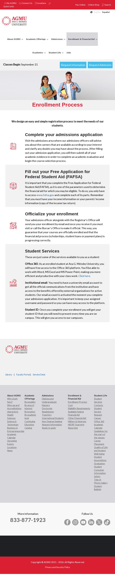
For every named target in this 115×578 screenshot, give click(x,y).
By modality (30, 402)
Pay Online (80, 4)
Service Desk (39, 374)
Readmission (48, 411)
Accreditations (14, 408)
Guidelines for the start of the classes (101, 434)
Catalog (28, 428)
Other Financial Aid (77, 418)
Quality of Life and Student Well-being (101, 450)
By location (30, 411)
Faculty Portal (23, 374)
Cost (70, 405)
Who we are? (13, 405)
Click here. (84, 276)
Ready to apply (49, 428)
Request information (73, 65)
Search (107, 4)
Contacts (98, 405)
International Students (53, 418)
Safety (97, 476)
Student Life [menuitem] (54, 55)
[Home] (14, 20)
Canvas (97, 418)
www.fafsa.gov (45, 195)
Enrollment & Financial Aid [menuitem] (81, 42)
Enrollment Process (77, 402)
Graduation (99, 463)
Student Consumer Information (100, 469)
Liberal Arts (12, 411)
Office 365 (99, 421)
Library (8, 374)
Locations (41, 3)
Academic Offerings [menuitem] (35, 42)
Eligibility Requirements (79, 408)
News (10, 450)
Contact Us (26, 3)
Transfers (47, 415)
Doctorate (47, 408)
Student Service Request (98, 411)
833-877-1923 (28, 520)
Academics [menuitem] (37, 55)
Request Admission (100, 65)
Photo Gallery (101, 483)
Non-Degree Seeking (52, 421)
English (97, 12)
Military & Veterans (77, 421)
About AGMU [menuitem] (13, 42)
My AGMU (11, 3)
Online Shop (93, 4)
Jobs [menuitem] (68, 52)
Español (106, 12)
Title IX (97, 479)
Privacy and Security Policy (57, 567)
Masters (46, 405)
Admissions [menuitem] (56, 42)
